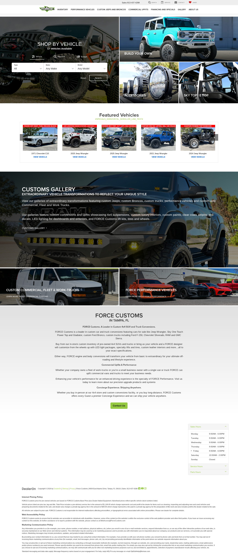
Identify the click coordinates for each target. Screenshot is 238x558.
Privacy (72, 489)
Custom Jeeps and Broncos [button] (111, 9)
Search (98, 77)
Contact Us (119, 405)
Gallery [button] (182, 9)
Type (16, 65)
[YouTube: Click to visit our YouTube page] (142, 488)
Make (48, 65)
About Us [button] (193, 9)
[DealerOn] (29, 488)
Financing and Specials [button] (163, 9)
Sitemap (65, 489)
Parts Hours (195, 472)
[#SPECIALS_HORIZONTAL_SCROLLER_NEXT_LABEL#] (214, 148)
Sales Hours (195, 427)
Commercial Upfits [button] (138, 9)
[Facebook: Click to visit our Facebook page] (139, 488)
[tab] (37, 56)
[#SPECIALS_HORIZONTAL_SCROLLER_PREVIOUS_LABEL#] (24, 148)
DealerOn (57, 489)
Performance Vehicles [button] (82, 9)
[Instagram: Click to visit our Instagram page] (145, 488)
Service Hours (196, 466)
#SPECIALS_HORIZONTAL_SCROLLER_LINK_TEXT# (119, 119)
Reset (83, 77)
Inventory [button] (62, 9)
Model (80, 65)
